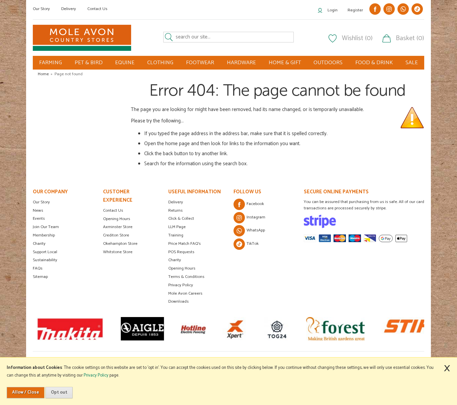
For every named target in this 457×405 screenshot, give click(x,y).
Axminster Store (117, 226)
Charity (39, 243)
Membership (44, 235)
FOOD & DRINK (374, 63)
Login (333, 10)
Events (39, 218)
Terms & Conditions (186, 276)
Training (175, 235)
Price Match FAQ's (184, 243)
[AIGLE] (142, 328)
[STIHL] (415, 328)
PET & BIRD (89, 63)
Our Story (41, 8)
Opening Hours (116, 218)
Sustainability (45, 260)
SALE (411, 63)
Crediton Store (116, 235)
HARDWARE (241, 63)
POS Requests (181, 252)
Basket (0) (410, 38)
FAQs (37, 268)
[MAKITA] (70, 328)
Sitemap (40, 276)
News (38, 210)
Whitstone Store (117, 252)
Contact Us (97, 8)
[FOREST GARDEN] (335, 328)
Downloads (178, 301)
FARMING (50, 63)
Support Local (45, 252)
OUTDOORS (328, 63)
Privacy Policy (180, 285)
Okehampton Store (120, 243)
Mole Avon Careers (185, 293)
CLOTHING (160, 63)
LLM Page (177, 226)
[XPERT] (235, 328)
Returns (175, 210)
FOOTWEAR (200, 63)
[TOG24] (276, 328)
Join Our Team (46, 226)
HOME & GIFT (285, 63)
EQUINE (124, 63)
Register (355, 10)
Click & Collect (181, 218)
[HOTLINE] (193, 328)
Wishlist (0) (357, 38)
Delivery (68, 8)
